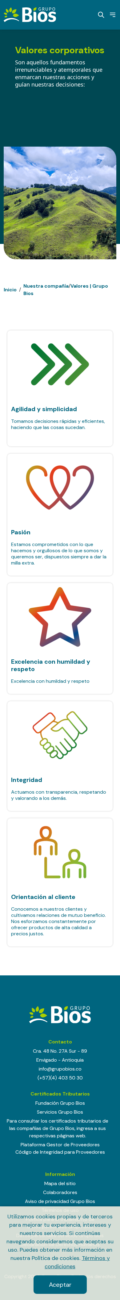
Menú (110, 14)
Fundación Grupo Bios (60, 1103)
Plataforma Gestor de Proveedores (60, 1144)
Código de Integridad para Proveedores (60, 1152)
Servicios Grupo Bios (60, 1112)
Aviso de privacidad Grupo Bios (60, 1201)
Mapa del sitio (60, 1183)
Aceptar (60, 1285)
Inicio (10, 289)
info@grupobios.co (60, 1069)
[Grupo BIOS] (30, 14)
